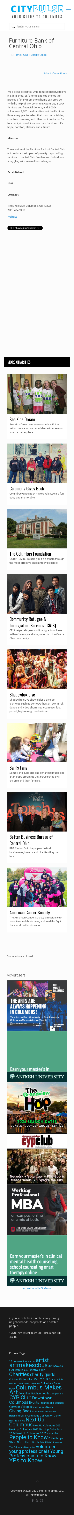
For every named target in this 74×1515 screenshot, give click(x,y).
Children (13, 1379)
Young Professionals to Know (36, 1453)
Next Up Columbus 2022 (23, 1429)
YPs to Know (25, 1460)
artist (42, 1360)
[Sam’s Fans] (37, 742)
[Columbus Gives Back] (37, 463)
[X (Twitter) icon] (37, 1500)
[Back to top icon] (37, 1481)
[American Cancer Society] (37, 887)
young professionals (29, 1451)
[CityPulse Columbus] (37, 11)
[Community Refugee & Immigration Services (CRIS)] (37, 594)
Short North (16, 1442)
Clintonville (25, 1379)
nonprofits (52, 1433)
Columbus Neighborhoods (33, 1393)
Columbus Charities (29, 1383)
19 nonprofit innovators (22, 1361)
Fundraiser (58, 1403)
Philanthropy (56, 1438)
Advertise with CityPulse (37, 1288)
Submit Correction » (55, 73)
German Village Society (41, 1407)
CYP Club (20, 1397)
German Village (19, 1407)
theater (58, 1442)
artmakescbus (28, 1365)
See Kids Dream (22, 419)
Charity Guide (38, 54)
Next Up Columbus (26, 1422)
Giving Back (20, 1410)
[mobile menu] (68, 8)
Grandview (38, 1411)
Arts (26, 1370)
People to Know (28, 1437)
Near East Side (17, 1420)
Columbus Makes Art (35, 1390)
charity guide (42, 1374)
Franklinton (46, 1402)
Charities (19, 1374)
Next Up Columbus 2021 (47, 1425)
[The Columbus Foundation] (37, 528)
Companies (56, 1393)
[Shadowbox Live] (37, 669)
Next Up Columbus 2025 (31, 1433)
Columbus (40, 1379)
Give (25, 54)
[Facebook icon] (32, 1500)
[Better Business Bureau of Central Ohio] (37, 812)
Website (12, 216)
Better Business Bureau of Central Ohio (31, 839)
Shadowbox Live (22, 694)
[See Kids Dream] (37, 394)
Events (34, 1403)
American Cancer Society (29, 912)
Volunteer (46, 1446)
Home (17, 54)
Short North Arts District (39, 1442)
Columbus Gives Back (26, 488)
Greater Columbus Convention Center (39, 1415)
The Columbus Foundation (30, 553)
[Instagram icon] (41, 1500)
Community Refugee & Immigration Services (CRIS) (32, 622)
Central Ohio (37, 1370)
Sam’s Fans (18, 767)
